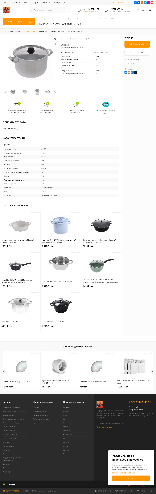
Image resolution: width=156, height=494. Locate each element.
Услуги (35, 3)
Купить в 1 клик (138, 52)
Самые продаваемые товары (78, 346)
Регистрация (120, 2)
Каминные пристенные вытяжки (14, 419)
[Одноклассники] (129, 72)
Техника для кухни (9, 430)
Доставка (66, 430)
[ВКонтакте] (125, 72)
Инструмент (7, 450)
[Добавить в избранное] (55, 39)
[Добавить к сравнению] (55, 44)
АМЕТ (98, 56)
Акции (26, 3)
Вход (112, 2)
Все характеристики (100, 52)
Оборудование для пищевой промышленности (12, 459)
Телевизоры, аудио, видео (11, 407)
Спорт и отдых (7, 472)
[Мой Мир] (132, 72)
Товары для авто (8, 468)
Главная (6, 3)
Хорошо (131, 478)
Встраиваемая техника (10, 434)
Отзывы (17, 3)
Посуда (5, 454)
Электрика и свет (9, 415)
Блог (64, 438)
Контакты (66, 450)
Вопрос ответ (67, 434)
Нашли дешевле (133, 59)
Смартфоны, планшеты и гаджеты (14, 411)
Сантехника (7, 442)
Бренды (57, 3)
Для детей (6, 464)
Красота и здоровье (9, 438)
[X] (135, 72)
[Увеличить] (30, 60)
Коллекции (46, 3)
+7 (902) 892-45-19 (29, 491)
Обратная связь (12, 491)
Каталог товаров (13, 21)
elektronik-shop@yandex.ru (136, 408)
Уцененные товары (39, 423)
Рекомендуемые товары (41, 419)
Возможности (68, 454)
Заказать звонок (89, 11)
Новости (66, 442)
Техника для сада (9, 446)
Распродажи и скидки (40, 415)
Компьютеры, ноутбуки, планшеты (14, 423)
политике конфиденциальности (124, 472)
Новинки (36, 407)
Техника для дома (9, 427)
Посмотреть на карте (104, 427)
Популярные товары (40, 411)
